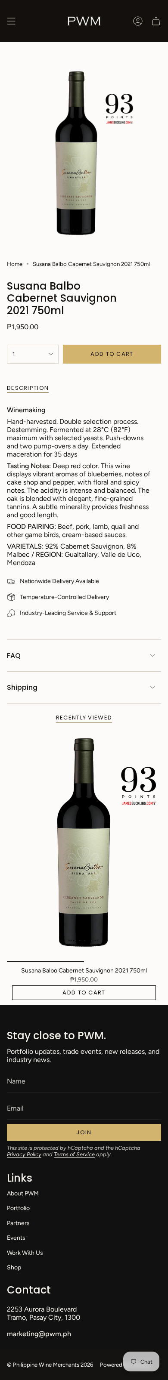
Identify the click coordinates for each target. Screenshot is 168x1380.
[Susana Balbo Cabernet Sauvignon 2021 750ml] (84, 846)
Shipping (22, 687)
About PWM (23, 1193)
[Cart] (156, 21)
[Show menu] (11, 21)
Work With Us (25, 1253)
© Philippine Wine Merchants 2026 (50, 1364)
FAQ (14, 656)
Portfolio (18, 1208)
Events (16, 1237)
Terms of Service (74, 1154)
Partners (18, 1223)
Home (14, 263)
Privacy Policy (24, 1154)
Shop (14, 1267)
